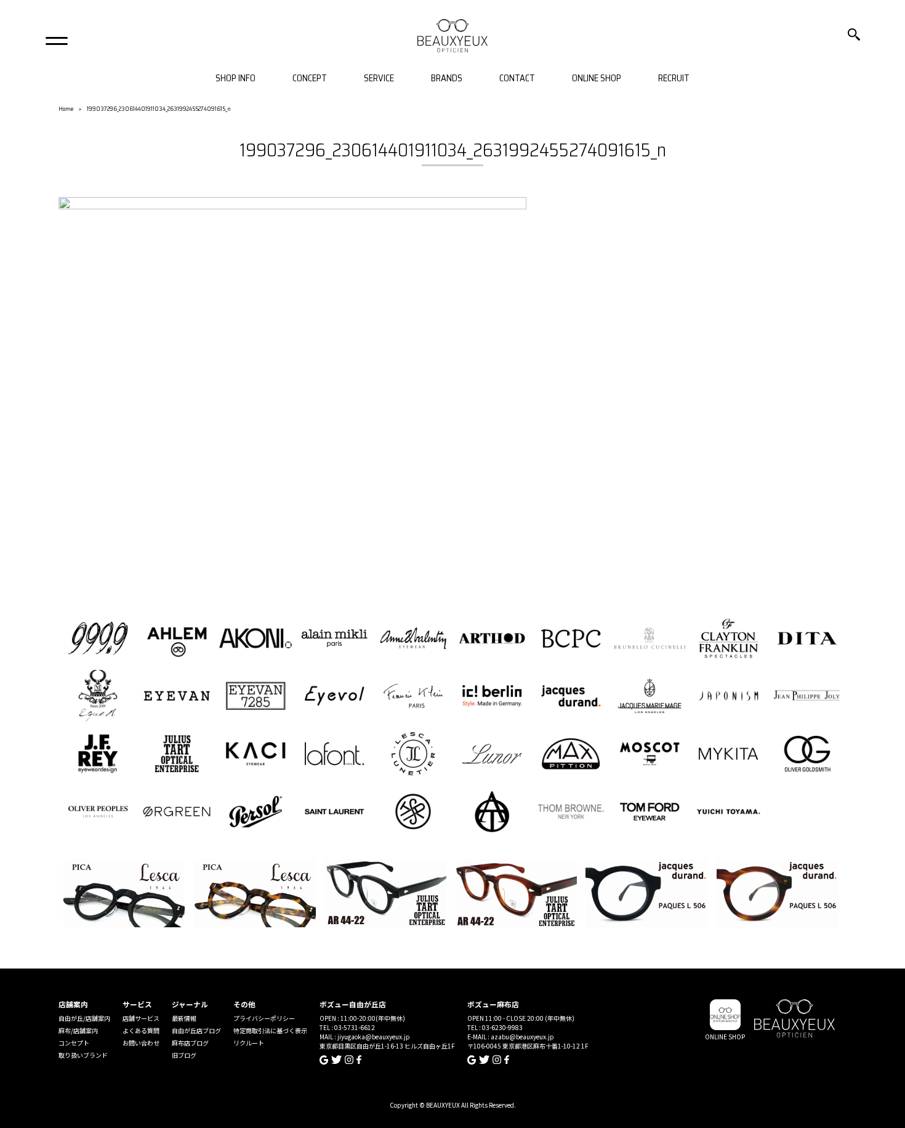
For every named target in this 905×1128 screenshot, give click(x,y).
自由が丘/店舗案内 (84, 1018)
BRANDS (446, 78)
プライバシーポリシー (264, 1018)
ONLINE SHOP (596, 78)
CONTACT (517, 78)
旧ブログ (184, 1055)
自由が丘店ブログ (196, 1030)
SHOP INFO (235, 78)
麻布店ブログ (190, 1042)
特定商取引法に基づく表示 (270, 1030)
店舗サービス (141, 1018)
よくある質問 (141, 1030)
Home (65, 108)
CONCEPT (309, 78)
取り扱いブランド (83, 1055)
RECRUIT (674, 78)
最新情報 (184, 1018)
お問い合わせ (141, 1042)
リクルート (248, 1042)
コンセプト (73, 1042)
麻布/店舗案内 (78, 1030)
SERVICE (379, 78)
